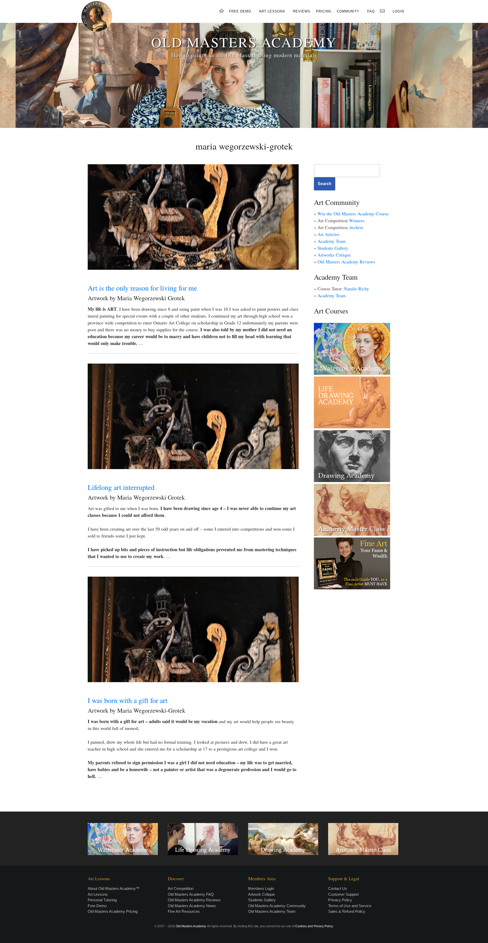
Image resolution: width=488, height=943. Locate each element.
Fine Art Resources (184, 911)
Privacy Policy (340, 900)
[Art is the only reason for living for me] (193, 217)
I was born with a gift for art (127, 700)
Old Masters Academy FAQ (191, 894)
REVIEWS (301, 11)
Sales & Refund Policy (346, 911)
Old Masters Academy (191, 926)
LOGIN (398, 11)
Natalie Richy (356, 289)
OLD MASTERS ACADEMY (244, 42)
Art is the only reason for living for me (142, 288)
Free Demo (97, 906)
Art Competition (180, 888)
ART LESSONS (272, 11)
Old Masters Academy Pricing (113, 911)
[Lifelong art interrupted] (193, 416)
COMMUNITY (348, 11)
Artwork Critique (261, 894)
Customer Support (343, 894)
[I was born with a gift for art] (193, 629)
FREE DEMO (240, 11)
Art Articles (328, 234)
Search (324, 184)
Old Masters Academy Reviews (346, 262)
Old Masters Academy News (192, 906)
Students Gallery (332, 248)
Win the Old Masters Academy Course (353, 214)
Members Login (261, 888)
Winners (356, 220)
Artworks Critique (334, 255)
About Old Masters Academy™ (114, 888)
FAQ (371, 11)
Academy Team (331, 241)
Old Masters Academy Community (277, 906)
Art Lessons (98, 894)
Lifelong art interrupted (121, 487)
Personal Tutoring (102, 900)
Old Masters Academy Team (272, 911)
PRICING (323, 11)
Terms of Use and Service (349, 906)
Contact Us (337, 888)
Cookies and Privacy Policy (314, 926)
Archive (356, 227)
